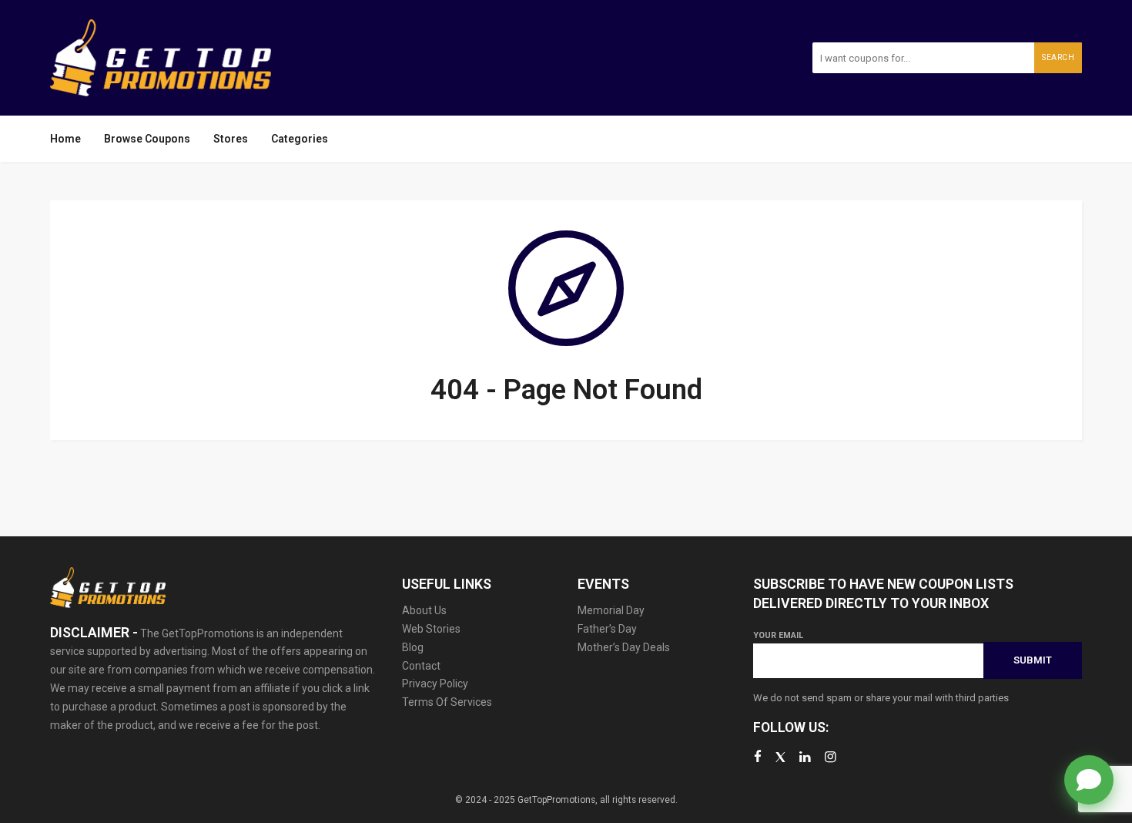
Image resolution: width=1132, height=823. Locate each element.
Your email (778, 635)
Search (1058, 57)
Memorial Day (611, 610)
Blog (413, 647)
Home (65, 139)
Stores (230, 139)
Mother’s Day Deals (624, 647)
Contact (421, 666)
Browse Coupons (147, 139)
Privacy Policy (435, 683)
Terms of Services (447, 702)
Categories (299, 139)
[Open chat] (1089, 780)
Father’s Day (607, 629)
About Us (424, 610)
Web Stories (431, 629)
